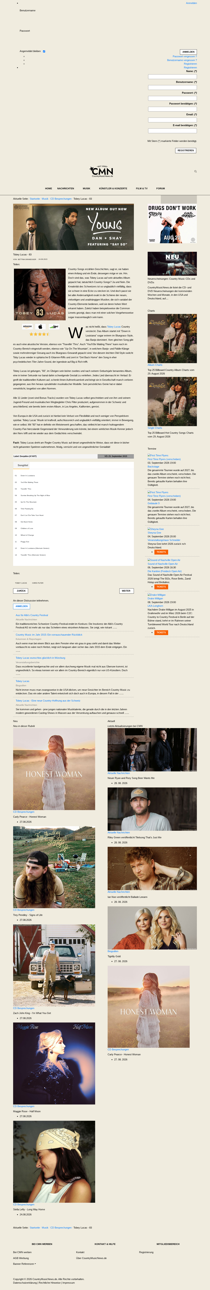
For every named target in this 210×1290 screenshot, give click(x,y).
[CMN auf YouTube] (185, 199)
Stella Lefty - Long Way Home (29, 1209)
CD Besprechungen (23, 811)
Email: (190, 114)
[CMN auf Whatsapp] (180, 1228)
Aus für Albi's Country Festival (32, 615)
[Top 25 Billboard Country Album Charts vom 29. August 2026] (172, 338)
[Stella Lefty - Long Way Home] (54, 1161)
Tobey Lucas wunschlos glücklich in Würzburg (40, 657)
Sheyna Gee (154, 532)
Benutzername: (185, 82)
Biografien (113, 951)
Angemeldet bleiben (30, 51)
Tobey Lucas (114, 326)
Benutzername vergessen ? (182, 60)
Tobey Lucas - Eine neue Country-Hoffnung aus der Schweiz (48, 700)
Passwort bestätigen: (181, 103)
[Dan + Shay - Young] (73, 226)
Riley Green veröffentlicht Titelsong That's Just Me (134, 837)
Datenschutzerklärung (25, 1282)
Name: (190, 71)
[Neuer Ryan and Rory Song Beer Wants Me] (152, 749)
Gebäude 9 (153, 503)
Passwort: (188, 92)
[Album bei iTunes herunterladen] (40, 327)
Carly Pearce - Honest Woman (29, 816)
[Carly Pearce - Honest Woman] (54, 768)
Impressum (69, 1282)
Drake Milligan (155, 598)
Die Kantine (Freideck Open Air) (165, 571)
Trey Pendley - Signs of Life (27, 915)
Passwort (25, 30)
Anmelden (22, 606)
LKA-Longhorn (155, 605)
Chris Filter (37, 583)
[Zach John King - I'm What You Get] (54, 965)
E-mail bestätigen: (183, 125)
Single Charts (155, 427)
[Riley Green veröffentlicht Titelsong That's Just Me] (152, 808)
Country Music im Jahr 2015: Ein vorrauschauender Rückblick (49, 634)
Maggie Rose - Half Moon (27, 1111)
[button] (67, 188)
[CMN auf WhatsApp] (178, 199)
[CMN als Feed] (192, 199)
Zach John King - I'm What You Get (32, 1013)
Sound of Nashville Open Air (163, 563)
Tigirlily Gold (114, 956)
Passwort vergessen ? (185, 56)
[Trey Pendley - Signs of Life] (54, 867)
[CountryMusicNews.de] (102, 171)
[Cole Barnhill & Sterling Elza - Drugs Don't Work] (172, 223)
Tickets (161, 552)
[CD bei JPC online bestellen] (54, 327)
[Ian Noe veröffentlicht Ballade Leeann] (152, 868)
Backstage (153, 466)
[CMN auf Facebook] (165, 199)
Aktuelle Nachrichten (119, 773)
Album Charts (155, 364)
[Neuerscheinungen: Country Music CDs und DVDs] (172, 263)
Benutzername (27, 10)
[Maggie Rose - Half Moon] (54, 1063)
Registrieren (190, 63)
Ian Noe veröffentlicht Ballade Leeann (127, 897)
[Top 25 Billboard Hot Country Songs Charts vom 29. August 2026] (172, 401)
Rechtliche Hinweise (50, 1282)
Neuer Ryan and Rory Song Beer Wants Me (131, 778)
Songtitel (23, 465)
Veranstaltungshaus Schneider (164, 540)
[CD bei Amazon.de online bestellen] (27, 327)
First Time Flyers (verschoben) (164, 459)
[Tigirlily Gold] (152, 927)
